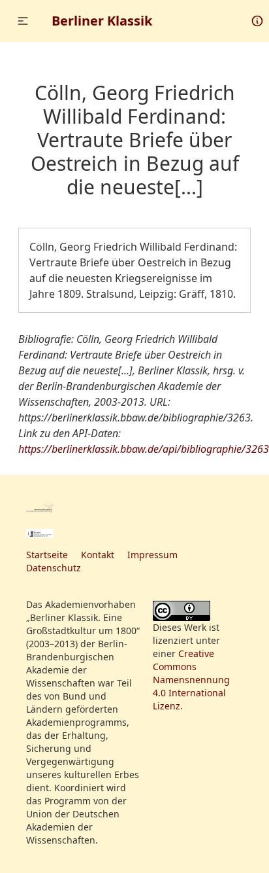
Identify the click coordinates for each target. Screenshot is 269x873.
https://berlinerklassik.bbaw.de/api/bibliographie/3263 (143, 449)
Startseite (47, 554)
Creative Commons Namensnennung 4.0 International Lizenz (191, 679)
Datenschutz (53, 567)
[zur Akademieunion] (40, 533)
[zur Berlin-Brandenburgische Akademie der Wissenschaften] (40, 507)
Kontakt (97, 554)
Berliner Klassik (102, 20)
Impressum (152, 554)
